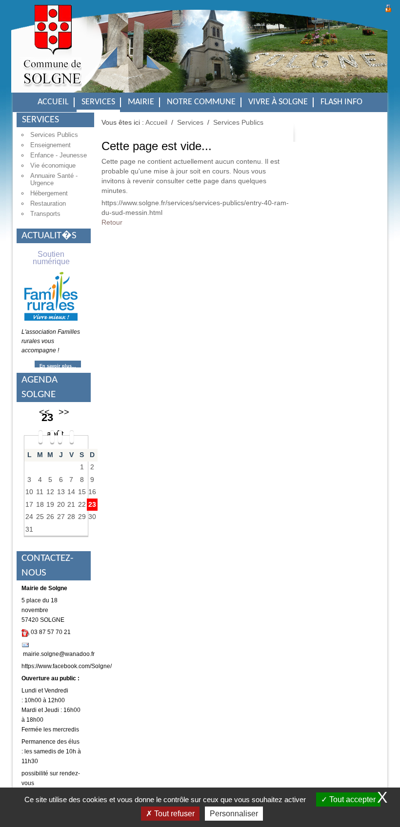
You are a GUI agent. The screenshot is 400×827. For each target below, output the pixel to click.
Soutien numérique (51, 258)
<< (44, 412)
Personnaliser (234, 813)
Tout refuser (173, 813)
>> (64, 412)
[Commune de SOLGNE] (50, 53)
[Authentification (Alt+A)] (388, 7)
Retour (111, 222)
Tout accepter (351, 799)
